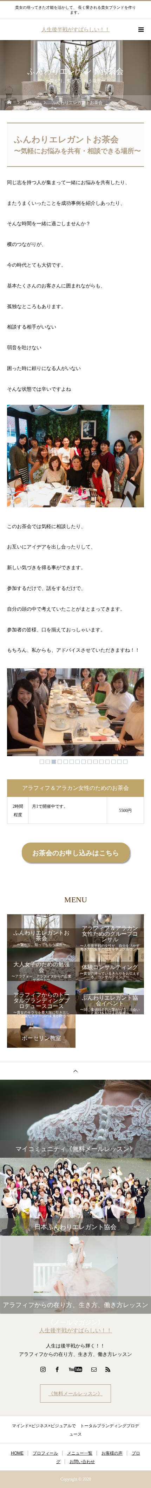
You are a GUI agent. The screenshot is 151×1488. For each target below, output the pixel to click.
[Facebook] (57, 1369)
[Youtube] (76, 1369)
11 (101, 762)
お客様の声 (112, 1453)
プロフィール (45, 1453)
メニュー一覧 (79, 1453)
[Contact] (94, 1369)
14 (119, 762)
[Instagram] (43, 1369)
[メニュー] (140, 29)
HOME (17, 1453)
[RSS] (108, 1369)
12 (107, 762)
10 (95, 762)
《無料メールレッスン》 (75, 1393)
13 (113, 762)
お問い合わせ (82, 1461)
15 (125, 762)
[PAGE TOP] (75, 1071)
